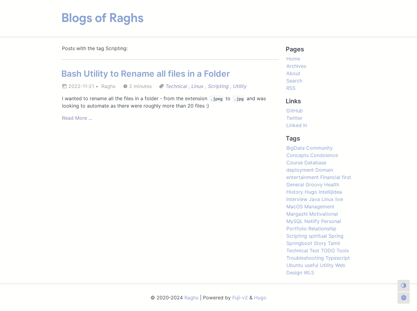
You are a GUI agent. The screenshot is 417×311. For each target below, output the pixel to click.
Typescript (337, 258)
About (293, 73)
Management (319, 206)
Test (314, 250)
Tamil (334, 243)
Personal (331, 221)
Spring (335, 236)
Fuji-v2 (240, 298)
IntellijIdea (330, 192)
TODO (328, 250)
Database (315, 162)
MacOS (294, 206)
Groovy (314, 184)
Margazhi (297, 214)
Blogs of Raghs (102, 17)
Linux (197, 86)
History (294, 192)
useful (311, 265)
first (346, 177)
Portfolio (296, 228)
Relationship (322, 228)
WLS (309, 272)
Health (331, 184)
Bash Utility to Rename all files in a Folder (145, 73)
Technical (176, 86)
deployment (300, 170)
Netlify (312, 221)
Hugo (311, 192)
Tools (342, 250)
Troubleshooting (305, 258)
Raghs (191, 298)
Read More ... (77, 118)
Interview (296, 199)
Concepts (297, 155)
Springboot (299, 243)
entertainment (302, 177)
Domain (324, 170)
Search (294, 81)
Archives (296, 66)
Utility (240, 86)
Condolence (324, 155)
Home (293, 59)
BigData (295, 148)
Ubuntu (294, 265)
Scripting (218, 86)
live (339, 199)
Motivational (323, 214)
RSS (291, 88)
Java (314, 199)
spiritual (318, 236)
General (295, 184)
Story (320, 243)
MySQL (294, 221)
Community (319, 148)
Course (294, 162)
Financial (330, 177)
